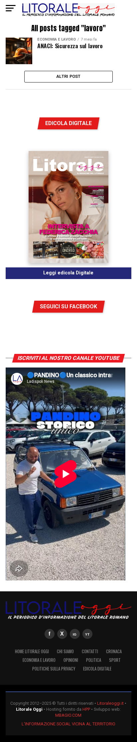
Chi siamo (65, 651)
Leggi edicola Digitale (68, 273)
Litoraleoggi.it (110, 703)
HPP (86, 709)
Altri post (68, 76)
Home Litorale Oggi (32, 651)
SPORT (115, 660)
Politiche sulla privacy (53, 669)
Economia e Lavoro (39, 660)
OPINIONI (71, 660)
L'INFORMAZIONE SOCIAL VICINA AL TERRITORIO (68, 723)
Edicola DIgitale (97, 669)
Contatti (90, 651)
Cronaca (114, 651)
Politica (93, 660)
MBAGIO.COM (68, 715)
